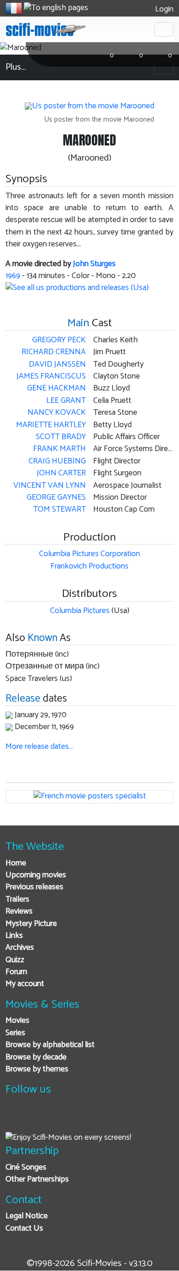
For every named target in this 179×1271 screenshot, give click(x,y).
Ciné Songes (26, 1167)
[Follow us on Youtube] (59, 1118)
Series (15, 1033)
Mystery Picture (31, 924)
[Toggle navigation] (163, 29)
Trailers (17, 899)
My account (25, 984)
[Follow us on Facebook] (15, 1118)
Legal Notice (27, 1216)
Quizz (15, 960)
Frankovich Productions (89, 566)
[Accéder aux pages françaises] (14, 8)
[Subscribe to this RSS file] (82, 1118)
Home (16, 863)
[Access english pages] (56, 8)
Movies (17, 1020)
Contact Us (24, 1228)
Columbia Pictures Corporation (89, 554)
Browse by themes (37, 1069)
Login (163, 9)
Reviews (19, 911)
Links (14, 935)
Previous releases (34, 887)
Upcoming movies (36, 875)
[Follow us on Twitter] (37, 1118)
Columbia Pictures (80, 611)
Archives (20, 947)
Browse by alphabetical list (50, 1045)
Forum (16, 972)
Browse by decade (36, 1057)
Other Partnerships (37, 1179)
